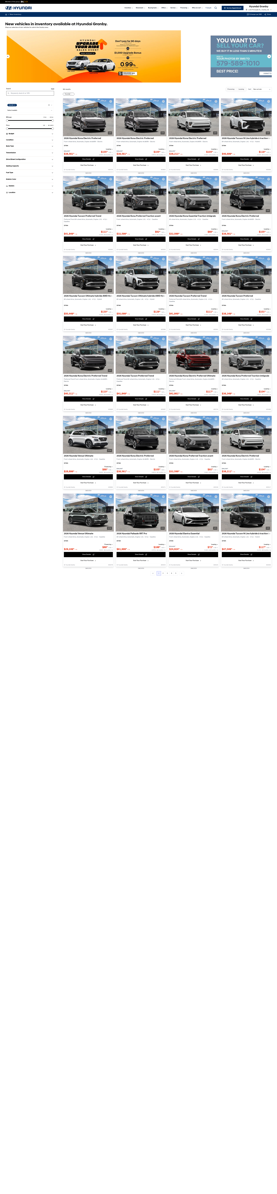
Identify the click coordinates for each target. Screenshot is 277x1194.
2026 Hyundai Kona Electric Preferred (82, 138)
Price (8, 125)
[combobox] (30, 105)
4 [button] (171, 573)
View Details (86, 159)
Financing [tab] (230, 89)
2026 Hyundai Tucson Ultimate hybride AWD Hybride (90, 296)
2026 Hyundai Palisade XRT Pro (132, 534)
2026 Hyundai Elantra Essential (184, 534)
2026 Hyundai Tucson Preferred (237, 296)
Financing (107, 467)
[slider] (7, 120)
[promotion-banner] (94, 56)
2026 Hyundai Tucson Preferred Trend (82, 216)
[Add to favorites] (110, 101)
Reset (52, 88)
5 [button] (175, 573)
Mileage (9, 117)
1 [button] (158, 573)
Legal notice (88, 173)
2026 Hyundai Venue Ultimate (78, 456)
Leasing (108, 149)
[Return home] (6, 14)
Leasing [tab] (241, 89)
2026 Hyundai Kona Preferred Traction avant (139, 216)
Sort (249, 89)
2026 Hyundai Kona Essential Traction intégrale (192, 216)
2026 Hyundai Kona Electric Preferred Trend (85, 376)
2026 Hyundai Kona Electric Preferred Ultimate (192, 376)
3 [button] (167, 573)
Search (8, 89)
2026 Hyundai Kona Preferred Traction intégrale (245, 376)
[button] (49, 105)
